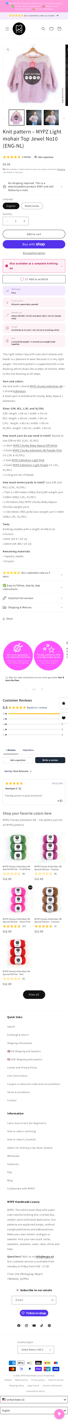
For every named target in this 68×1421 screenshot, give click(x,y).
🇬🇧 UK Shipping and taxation (24, 1051)
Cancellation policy (35, 1391)
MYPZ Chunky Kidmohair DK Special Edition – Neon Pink (16, 920)
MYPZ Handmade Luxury (32, 1375)
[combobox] (34, 1399)
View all (34, 994)
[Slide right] (64, 118)
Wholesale (13, 1156)
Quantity (7, 213)
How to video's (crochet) (21, 1139)
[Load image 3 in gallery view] (51, 117)
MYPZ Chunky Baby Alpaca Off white (35, 445)
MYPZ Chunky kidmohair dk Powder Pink (37, 450)
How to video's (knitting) (21, 1131)
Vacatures (13, 1164)
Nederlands (32, 206)
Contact (12, 1100)
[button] (7, 29)
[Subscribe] (52, 1300)
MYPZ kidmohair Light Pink (28, 460)
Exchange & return (18, 1034)
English (11, 206)
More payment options (34, 253)
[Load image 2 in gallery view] (34, 117)
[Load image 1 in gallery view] (16, 117)
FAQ (9, 1172)
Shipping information (19, 1043)
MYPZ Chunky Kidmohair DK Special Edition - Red (16, 973)
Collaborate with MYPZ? (21, 1188)
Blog (10, 1180)
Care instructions (17, 1075)
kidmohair (19, 391)
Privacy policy (38, 1380)
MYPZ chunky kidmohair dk (46, 386)
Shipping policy (16, 1385)
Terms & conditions (18, 1092)
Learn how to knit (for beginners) (26, 1123)
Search (11, 1026)
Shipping (61, 169)
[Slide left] (4, 118)
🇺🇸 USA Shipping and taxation (24, 1059)
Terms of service (55, 1380)
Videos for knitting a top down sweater (30, 1147)
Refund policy (21, 1380)
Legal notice (33, 1385)
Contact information (52, 1385)
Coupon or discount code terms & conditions (33, 1084)
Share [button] (9, 618)
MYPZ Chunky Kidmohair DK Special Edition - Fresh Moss (16, 868)
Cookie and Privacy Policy (22, 1067)
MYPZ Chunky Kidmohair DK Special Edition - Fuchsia (48, 868)
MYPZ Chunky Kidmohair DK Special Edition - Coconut (48, 920)
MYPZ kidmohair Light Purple (30, 465)
